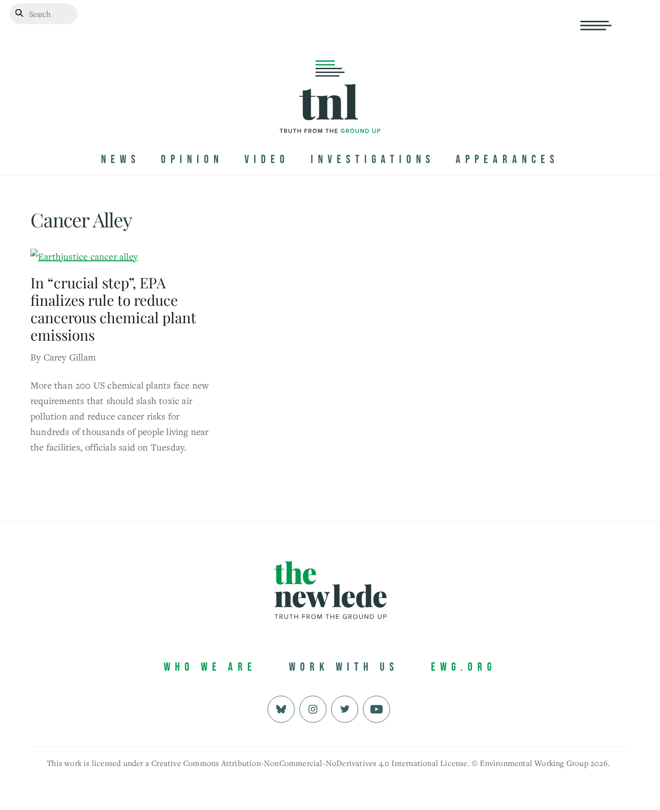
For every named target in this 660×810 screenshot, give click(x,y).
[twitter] (345, 707)
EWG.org (463, 667)
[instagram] (313, 707)
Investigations (373, 159)
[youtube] (376, 707)
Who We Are (210, 667)
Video (266, 159)
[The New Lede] (330, 113)
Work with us (344, 667)
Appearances (507, 159)
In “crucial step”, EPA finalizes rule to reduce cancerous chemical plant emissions (113, 309)
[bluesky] (281, 707)
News (120, 159)
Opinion (192, 159)
